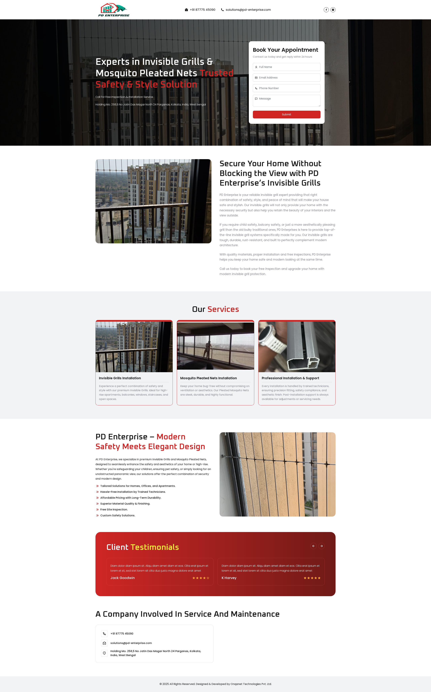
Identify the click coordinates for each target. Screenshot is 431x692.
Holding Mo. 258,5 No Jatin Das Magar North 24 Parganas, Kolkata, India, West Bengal (155, 653)
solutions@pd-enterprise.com (248, 10)
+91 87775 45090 (202, 10)
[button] (313, 546)
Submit (286, 114)
